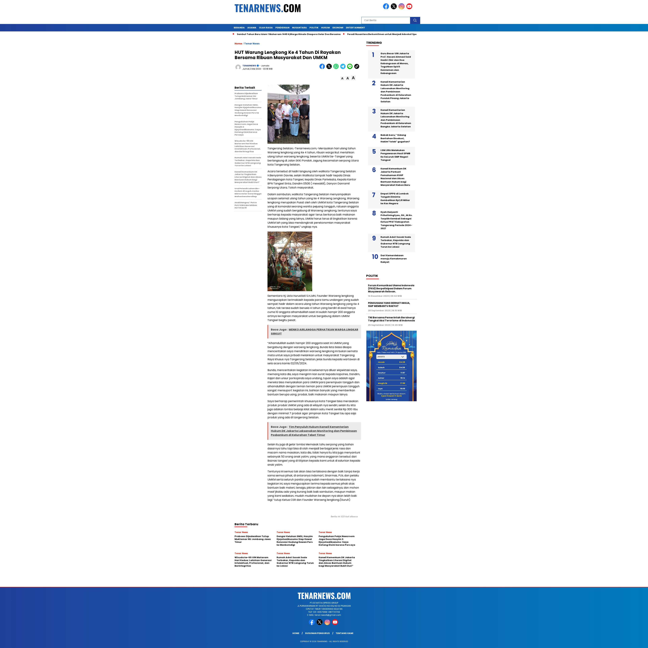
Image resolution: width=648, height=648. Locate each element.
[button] (342, 78)
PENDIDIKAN (282, 27)
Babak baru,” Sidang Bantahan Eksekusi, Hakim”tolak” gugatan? (395, 138)
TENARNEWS (249, 65)
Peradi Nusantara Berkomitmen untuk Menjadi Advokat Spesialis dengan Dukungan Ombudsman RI (375, 34)
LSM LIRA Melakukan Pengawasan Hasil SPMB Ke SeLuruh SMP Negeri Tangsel (395, 155)
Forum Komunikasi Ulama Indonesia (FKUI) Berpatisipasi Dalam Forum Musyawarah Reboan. (391, 288)
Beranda (239, 27)
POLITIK (313, 27)
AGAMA (251, 27)
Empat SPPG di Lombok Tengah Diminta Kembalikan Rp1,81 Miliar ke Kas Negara (395, 198)
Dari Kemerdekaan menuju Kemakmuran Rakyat (394, 259)
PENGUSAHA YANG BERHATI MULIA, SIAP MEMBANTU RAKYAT (389, 304)
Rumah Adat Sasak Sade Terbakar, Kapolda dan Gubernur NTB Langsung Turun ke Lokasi (396, 242)
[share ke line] (350, 68)
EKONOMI (337, 27)
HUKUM (325, 27)
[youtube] (409, 8)
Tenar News (252, 43)
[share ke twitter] (329, 68)
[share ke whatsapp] (336, 68)
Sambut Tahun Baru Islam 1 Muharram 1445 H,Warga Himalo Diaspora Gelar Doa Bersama (258, 34)
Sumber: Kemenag (391, 399)
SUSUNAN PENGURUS (317, 633)
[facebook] (386, 8)
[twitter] (394, 8)
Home (295, 633)
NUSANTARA (299, 27)
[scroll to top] (626, 642)
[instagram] (402, 8)
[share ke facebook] (322, 68)
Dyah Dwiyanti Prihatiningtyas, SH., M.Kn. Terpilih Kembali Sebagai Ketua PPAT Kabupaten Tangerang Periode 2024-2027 (396, 220)
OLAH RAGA (266, 27)
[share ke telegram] (343, 68)
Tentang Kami (344, 633)
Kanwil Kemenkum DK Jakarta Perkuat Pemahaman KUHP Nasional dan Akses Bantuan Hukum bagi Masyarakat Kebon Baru (395, 177)
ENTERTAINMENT (355, 27)
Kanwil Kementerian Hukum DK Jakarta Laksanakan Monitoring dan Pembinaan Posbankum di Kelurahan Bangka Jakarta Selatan (396, 118)
